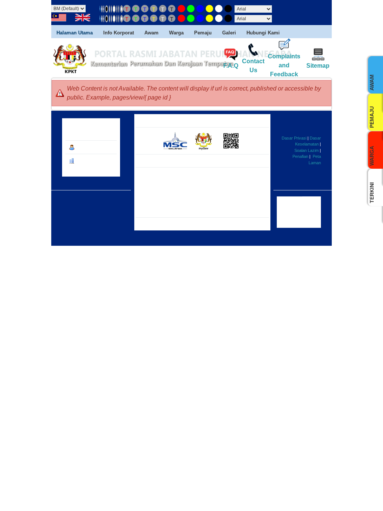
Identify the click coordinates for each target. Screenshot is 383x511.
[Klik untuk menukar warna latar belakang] (181, 8)
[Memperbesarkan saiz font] (121, 8)
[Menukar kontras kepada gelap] (106, 8)
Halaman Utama (74, 33)
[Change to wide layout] (114, 8)
